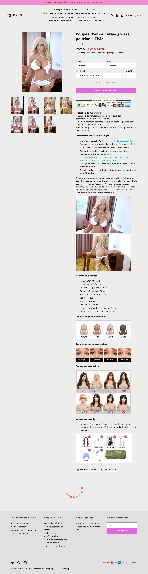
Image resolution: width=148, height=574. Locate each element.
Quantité (130, 71)
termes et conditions (54, 546)
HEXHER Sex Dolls (25, 569)
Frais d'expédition (84, 53)
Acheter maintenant (106, 90)
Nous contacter (18, 527)
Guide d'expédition (53, 523)
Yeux (109, 61)
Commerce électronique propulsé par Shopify (51, 569)
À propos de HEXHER (21, 523)
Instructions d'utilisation (88, 523)
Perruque (80, 71)
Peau (78, 61)
